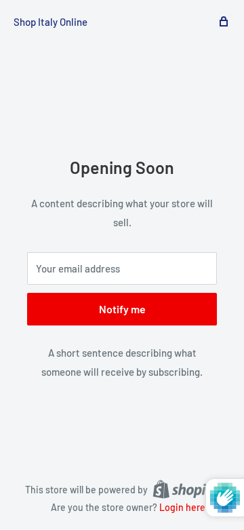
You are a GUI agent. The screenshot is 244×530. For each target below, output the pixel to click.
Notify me (122, 308)
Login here (182, 507)
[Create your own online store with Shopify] (185, 488)
